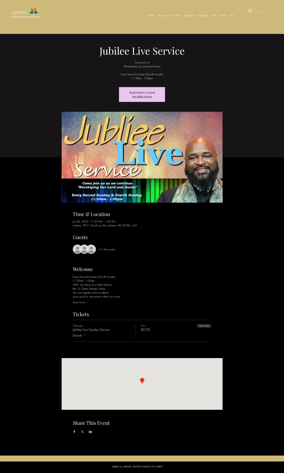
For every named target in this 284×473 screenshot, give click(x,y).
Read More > (80, 302)
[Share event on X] (82, 431)
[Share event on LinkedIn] (90, 431)
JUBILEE (19, 12)
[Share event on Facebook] (74, 431)
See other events (142, 96)
